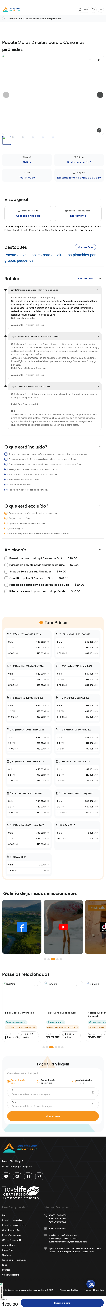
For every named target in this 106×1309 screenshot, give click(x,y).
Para (14, 1102)
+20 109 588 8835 (57, 1221)
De (13, 1090)
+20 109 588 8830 (58, 1215)
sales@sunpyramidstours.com (64, 1238)
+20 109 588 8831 (57, 1218)
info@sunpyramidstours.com (63, 1235)
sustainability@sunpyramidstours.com (68, 1241)
